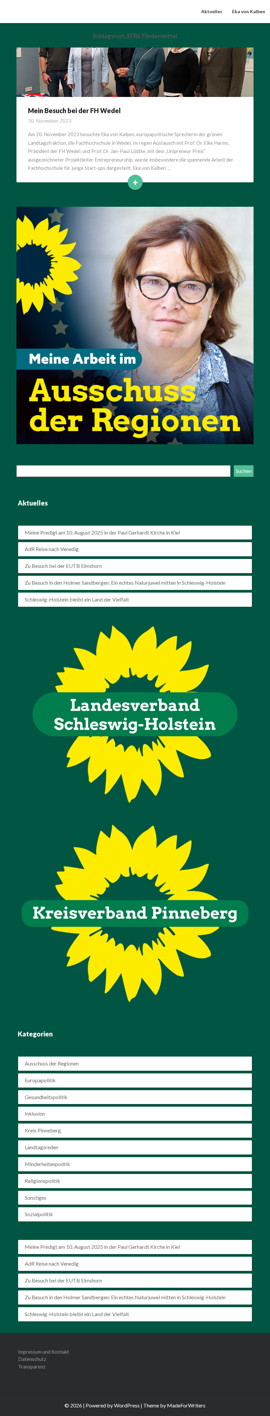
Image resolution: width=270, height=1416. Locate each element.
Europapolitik (40, 1080)
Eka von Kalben (248, 11)
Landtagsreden (41, 1147)
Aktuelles (211, 11)
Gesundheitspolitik (46, 1097)
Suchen (244, 471)
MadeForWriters (186, 1405)
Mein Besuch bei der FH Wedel (74, 110)
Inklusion (35, 1113)
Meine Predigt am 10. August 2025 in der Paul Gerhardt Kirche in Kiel (102, 532)
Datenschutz (32, 1359)
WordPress (127, 1405)
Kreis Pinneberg (43, 1130)
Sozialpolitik (39, 1214)
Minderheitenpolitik (47, 1164)
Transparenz (31, 1367)
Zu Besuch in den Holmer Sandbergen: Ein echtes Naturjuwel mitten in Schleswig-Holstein (125, 582)
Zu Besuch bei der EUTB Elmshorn (63, 566)
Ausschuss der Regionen (52, 1063)
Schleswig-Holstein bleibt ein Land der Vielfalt (77, 599)
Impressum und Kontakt (43, 1352)
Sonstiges (35, 1197)
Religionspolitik (42, 1181)
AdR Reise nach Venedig (52, 549)
